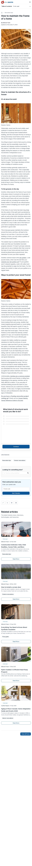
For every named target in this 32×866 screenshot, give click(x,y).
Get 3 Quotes (16, 493)
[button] (30, 2)
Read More (16, 559)
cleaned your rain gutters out (10, 262)
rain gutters (22, 257)
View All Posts (25, 734)
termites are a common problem (20, 376)
